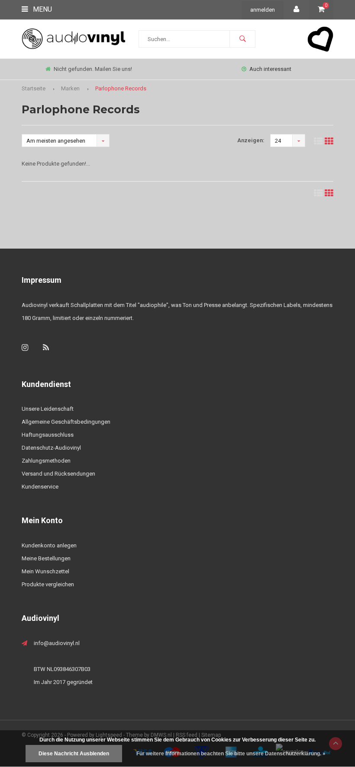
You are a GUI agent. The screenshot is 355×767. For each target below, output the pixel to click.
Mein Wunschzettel (45, 571)
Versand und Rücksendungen (58, 473)
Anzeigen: (251, 140)
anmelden (262, 9)
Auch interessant (270, 69)
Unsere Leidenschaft (48, 409)
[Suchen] (242, 39)
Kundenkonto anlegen (49, 545)
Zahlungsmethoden (46, 460)
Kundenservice (40, 486)
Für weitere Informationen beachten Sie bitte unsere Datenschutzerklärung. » (231, 754)
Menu (41, 9)
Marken (70, 88)
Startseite (33, 88)
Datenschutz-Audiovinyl (51, 447)
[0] (321, 9)
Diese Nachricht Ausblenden (74, 754)
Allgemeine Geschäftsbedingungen (66, 422)
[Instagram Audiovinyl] (25, 347)
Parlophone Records (120, 88)
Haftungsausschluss (48, 434)
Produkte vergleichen (48, 584)
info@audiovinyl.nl (57, 643)
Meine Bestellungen (46, 558)
